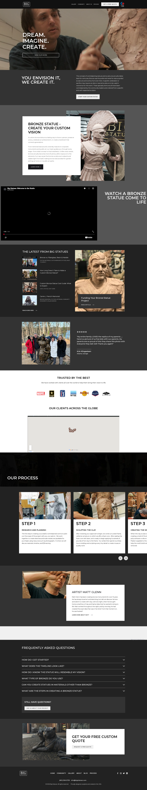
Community (81, 4)
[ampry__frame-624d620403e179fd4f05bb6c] (17, 783)
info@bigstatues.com (78, 780)
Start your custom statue (88, 97)
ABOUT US (89, 4)
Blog (86, 773)
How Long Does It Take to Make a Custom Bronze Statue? (53, 272)
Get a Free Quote (110, 4)
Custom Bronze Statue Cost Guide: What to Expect (55, 285)
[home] (26, 4)
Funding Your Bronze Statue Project (95, 299)
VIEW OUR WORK (41, 55)
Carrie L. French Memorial (50, 296)
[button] (120, 558)
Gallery (71, 773)
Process (96, 4)
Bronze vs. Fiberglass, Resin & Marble (54, 258)
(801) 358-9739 (64, 780)
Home (52, 773)
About (79, 773)
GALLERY (73, 4)
